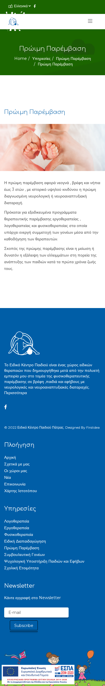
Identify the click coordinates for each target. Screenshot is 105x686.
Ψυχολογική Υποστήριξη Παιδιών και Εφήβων (44, 561)
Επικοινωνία (14, 484)
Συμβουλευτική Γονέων (24, 554)
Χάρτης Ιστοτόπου (20, 490)
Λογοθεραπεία (16, 521)
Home (20, 58)
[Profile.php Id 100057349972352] (5, 407)
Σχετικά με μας (17, 464)
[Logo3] (13, 21)
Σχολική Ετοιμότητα (21, 567)
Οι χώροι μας (15, 470)
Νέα (7, 477)
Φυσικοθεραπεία (18, 534)
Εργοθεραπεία (16, 527)
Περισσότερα (15, 392)
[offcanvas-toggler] (88, 22)
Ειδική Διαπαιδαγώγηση (25, 541)
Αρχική (10, 457)
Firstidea (93, 427)
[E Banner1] (38, 674)
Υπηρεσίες (41, 58)
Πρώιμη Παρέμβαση (73, 58)
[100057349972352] (35, 6)
